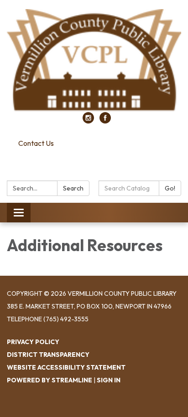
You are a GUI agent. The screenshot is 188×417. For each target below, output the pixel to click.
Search (73, 188)
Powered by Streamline (49, 380)
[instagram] (88, 120)
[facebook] (105, 120)
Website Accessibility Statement (66, 367)
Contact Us (36, 143)
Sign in (108, 380)
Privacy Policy (33, 342)
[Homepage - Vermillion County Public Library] (94, 60)
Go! (170, 188)
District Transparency (48, 354)
